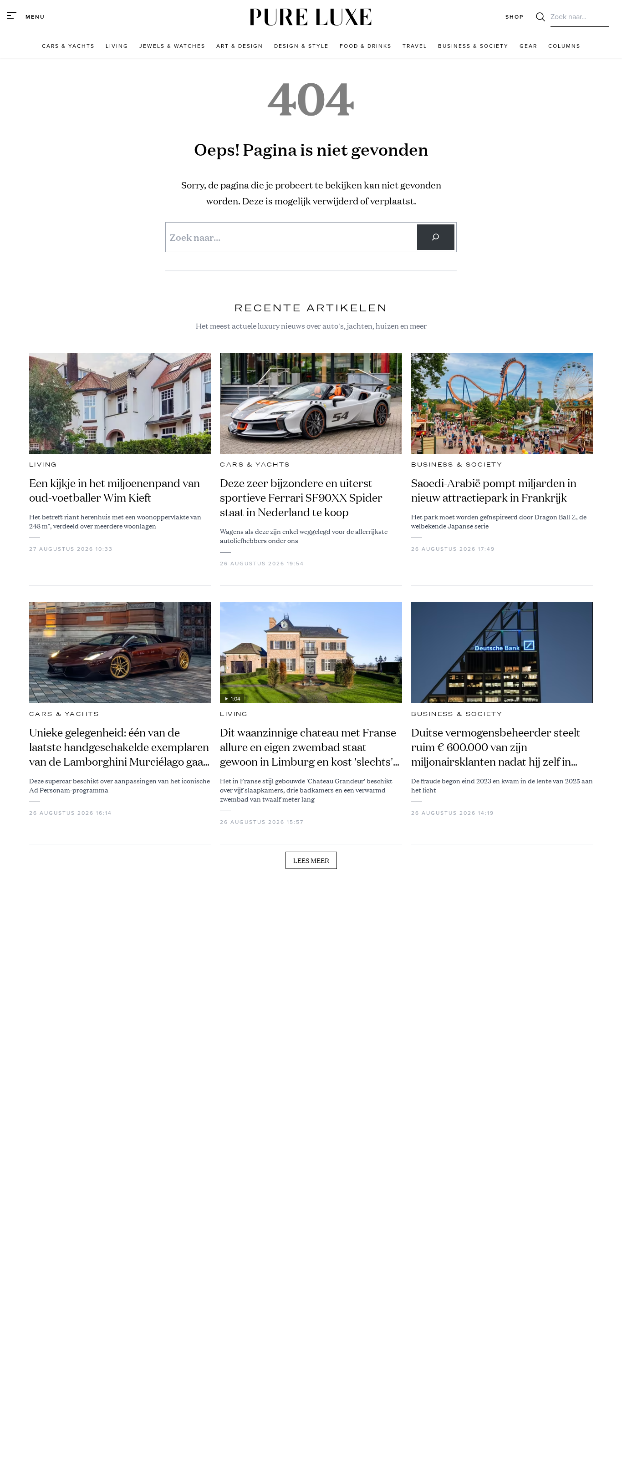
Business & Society (457, 464)
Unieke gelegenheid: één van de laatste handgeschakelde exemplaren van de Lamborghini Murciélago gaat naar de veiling (119, 747)
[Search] (435, 237)
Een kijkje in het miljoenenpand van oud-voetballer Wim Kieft (114, 490)
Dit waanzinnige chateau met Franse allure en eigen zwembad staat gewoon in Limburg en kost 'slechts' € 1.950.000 (308, 747)
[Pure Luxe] (311, 17)
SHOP (514, 17)
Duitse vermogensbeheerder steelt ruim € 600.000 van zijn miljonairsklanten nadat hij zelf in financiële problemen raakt (496, 747)
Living (43, 464)
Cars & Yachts (255, 464)
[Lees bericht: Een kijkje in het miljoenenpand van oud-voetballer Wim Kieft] (120, 403)
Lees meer (311, 860)
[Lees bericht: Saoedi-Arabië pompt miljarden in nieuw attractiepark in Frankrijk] (502, 403)
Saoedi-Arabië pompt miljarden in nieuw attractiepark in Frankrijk (493, 490)
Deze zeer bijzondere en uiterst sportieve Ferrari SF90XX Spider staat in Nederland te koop (301, 497)
